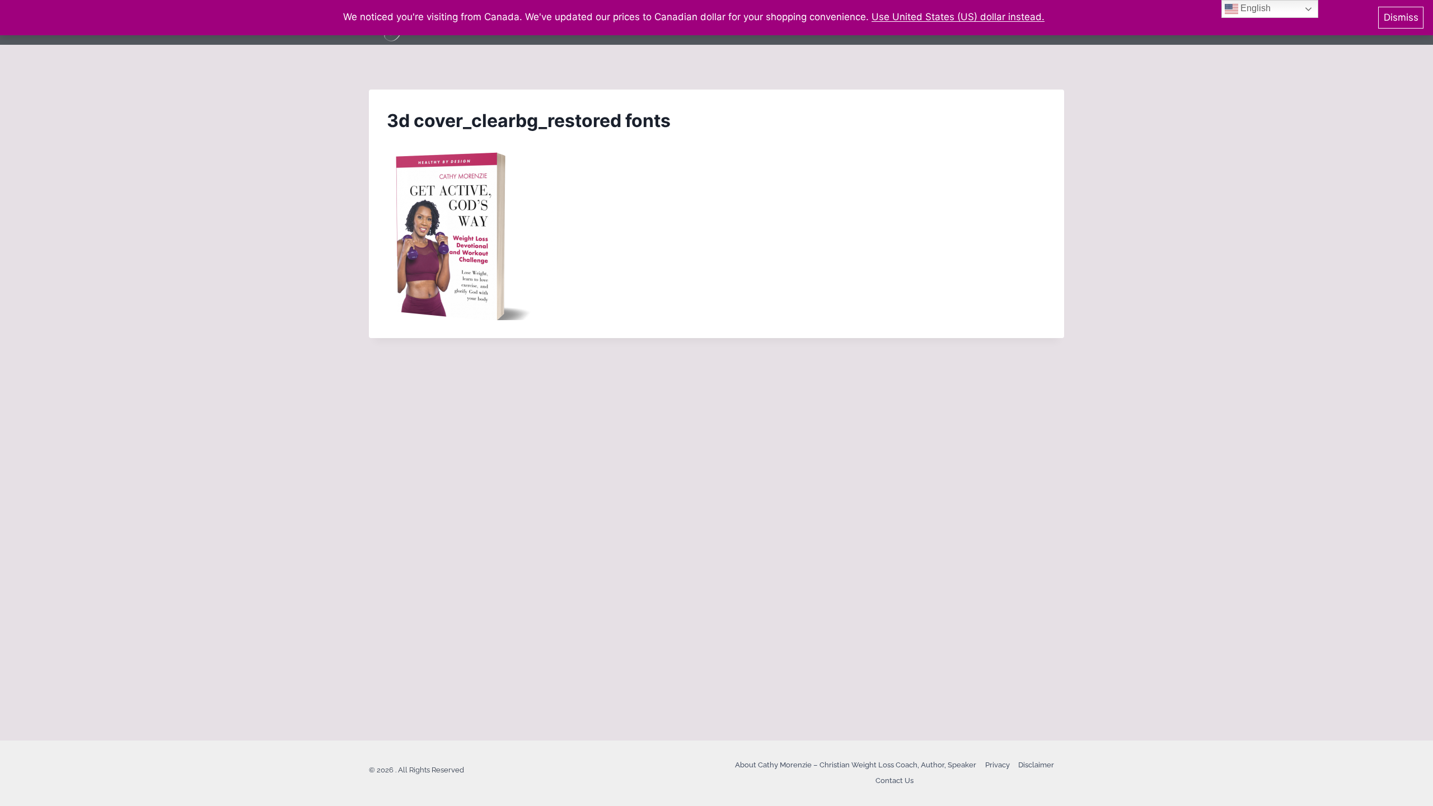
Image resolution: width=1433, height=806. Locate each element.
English (1254, 8)
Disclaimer (1036, 765)
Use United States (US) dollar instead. (958, 16)
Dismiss (1401, 17)
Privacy (997, 765)
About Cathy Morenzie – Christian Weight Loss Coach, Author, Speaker (855, 765)
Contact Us (894, 780)
